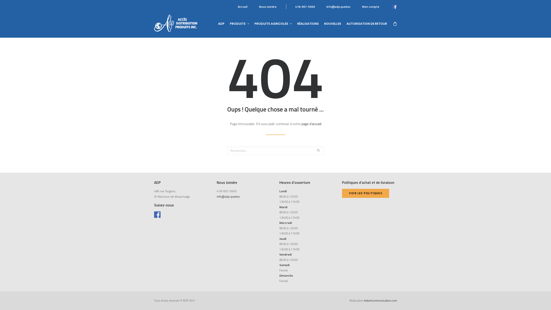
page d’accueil (311, 123)
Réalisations (308, 24)
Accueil (243, 6)
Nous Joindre (268, 6)
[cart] (395, 23)
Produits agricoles (271, 24)
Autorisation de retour (367, 24)
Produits (238, 24)
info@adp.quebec (338, 6)
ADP (221, 24)
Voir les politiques (365, 193)
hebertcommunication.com (380, 300)
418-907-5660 (305, 6)
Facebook (390, 6)
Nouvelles (332, 24)
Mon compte (370, 6)
